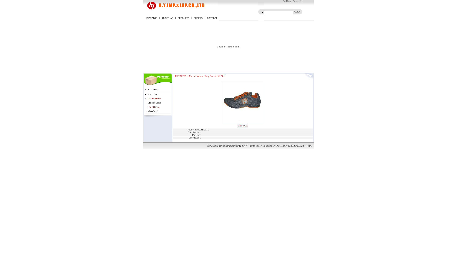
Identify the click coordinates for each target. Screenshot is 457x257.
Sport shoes (153, 89)
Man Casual (153, 111)
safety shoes (153, 94)
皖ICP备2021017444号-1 (302, 146)
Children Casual (154, 103)
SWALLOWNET (283, 146)
